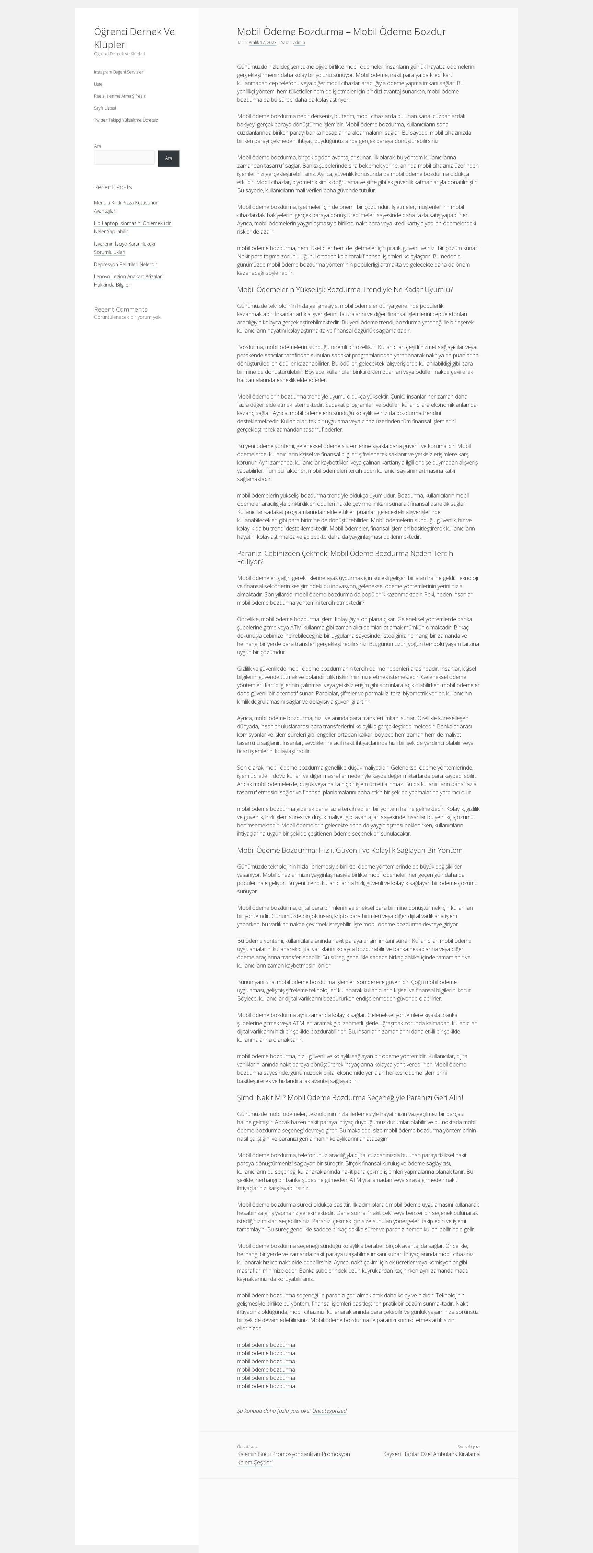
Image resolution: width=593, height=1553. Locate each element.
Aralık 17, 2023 (263, 42)
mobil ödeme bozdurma (266, 1345)
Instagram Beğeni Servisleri (119, 72)
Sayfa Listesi (105, 108)
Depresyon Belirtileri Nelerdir (125, 264)
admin (299, 42)
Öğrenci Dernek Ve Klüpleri (134, 38)
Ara (97, 146)
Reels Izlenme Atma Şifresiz (120, 96)
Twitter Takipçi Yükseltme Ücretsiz (126, 120)
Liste (98, 84)
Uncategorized (329, 1411)
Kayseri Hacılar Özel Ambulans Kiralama (431, 1454)
